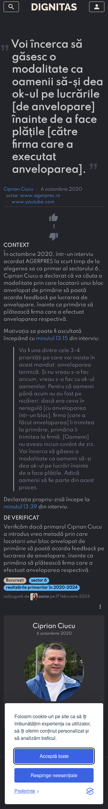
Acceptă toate (54, 755)
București (15, 580)
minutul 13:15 (52, 338)
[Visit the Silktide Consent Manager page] (90, 791)
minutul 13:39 (20, 507)
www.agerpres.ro (40, 195)
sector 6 (39, 580)
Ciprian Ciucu (18, 189)
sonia (43, 597)
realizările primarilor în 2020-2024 (41, 588)
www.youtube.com (33, 202)
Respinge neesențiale (54, 775)
